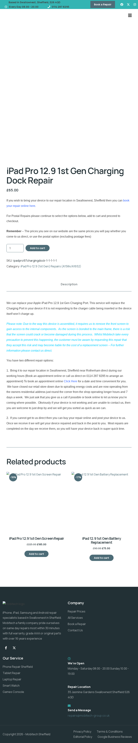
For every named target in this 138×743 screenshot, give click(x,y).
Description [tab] (69, 284)
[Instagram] (135, 4)
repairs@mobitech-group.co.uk (89, 716)
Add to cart (37, 248)
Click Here (70, 381)
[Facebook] (122, 4)
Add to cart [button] (36, 554)
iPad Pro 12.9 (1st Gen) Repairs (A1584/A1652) (51, 266)
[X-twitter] (128, 4)
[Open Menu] (130, 15)
